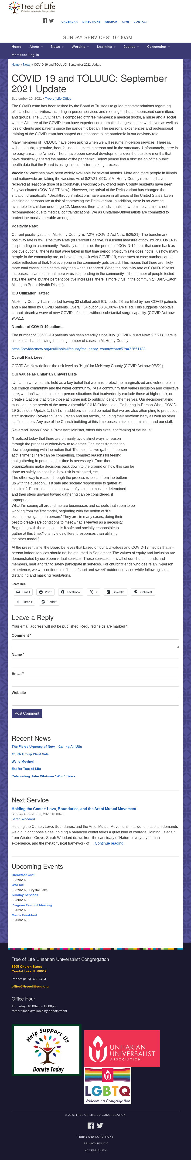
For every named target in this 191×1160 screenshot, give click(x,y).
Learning (104, 46)
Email (18, 674)
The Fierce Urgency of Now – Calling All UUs (47, 746)
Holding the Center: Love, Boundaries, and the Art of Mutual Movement (74, 809)
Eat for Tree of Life (26, 769)
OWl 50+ (18, 885)
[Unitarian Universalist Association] (123, 1048)
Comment (21, 635)
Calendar (69, 21)
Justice (130, 46)
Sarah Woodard (23, 819)
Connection (156, 46)
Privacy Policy (96, 1143)
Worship (79, 46)
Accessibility (96, 1150)
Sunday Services (25, 895)
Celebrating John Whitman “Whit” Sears (43, 776)
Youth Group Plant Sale (30, 754)
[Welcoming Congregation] (109, 1085)
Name (18, 654)
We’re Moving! (23, 761)
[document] (95, 501)
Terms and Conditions (95, 1136)
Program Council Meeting (32, 905)
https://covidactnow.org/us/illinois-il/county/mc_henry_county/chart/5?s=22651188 (79, 349)
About (34, 46)
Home (16, 46)
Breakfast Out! (23, 875)
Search (111, 21)
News (55, 46)
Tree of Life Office (58, 98)
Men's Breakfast (24, 915)
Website (19, 693)
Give (125, 21)
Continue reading (109, 843)
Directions (91, 21)
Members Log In (25, 55)
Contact (141, 21)
